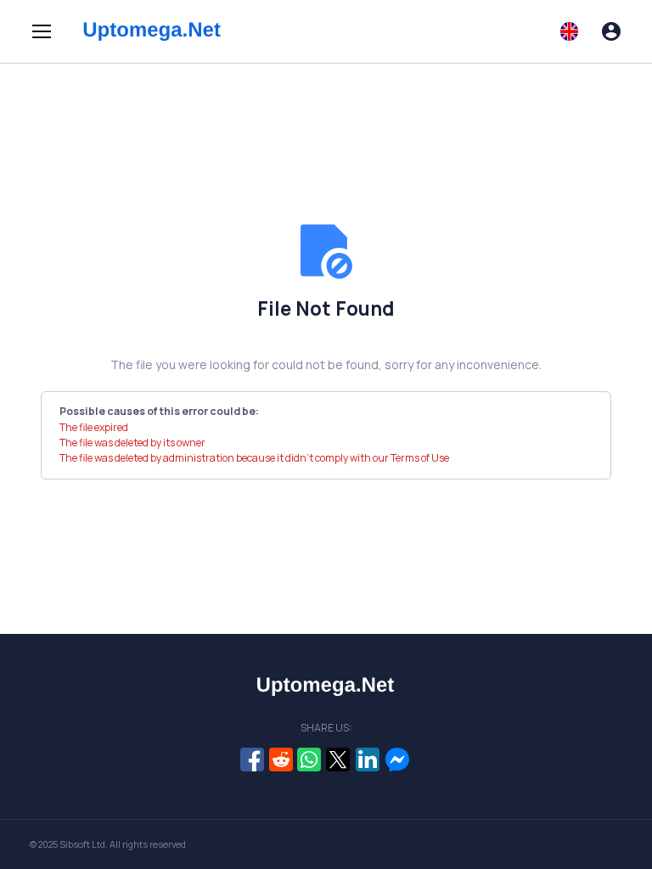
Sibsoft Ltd (82, 844)
